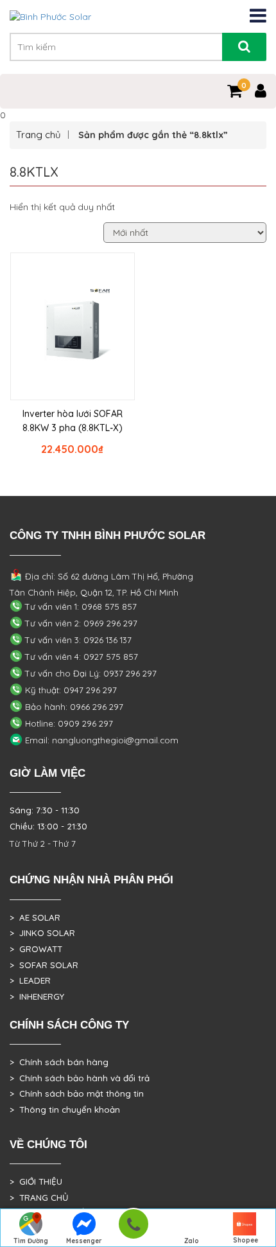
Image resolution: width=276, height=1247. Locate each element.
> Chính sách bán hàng (59, 1062)
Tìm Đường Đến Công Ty (30, 1242)
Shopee (245, 1240)
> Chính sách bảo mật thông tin (77, 1093)
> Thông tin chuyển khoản (65, 1109)
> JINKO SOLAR (42, 933)
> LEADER (30, 980)
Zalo (191, 1241)
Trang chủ (38, 134)
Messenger (84, 1241)
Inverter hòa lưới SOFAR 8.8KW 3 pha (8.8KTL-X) (72, 421)
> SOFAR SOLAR (44, 965)
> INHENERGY (37, 996)
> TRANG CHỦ (39, 1197)
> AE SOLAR (35, 917)
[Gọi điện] (133, 1228)
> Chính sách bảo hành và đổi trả (80, 1078)
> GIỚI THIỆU (36, 1181)
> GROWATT (36, 949)
